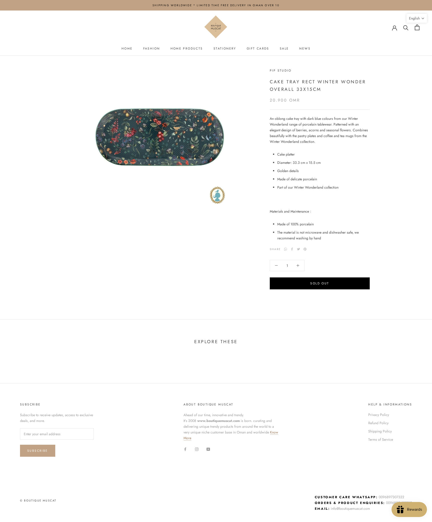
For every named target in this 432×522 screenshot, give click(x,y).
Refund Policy (378, 422)
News (304, 48)
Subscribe (37, 450)
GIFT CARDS (258, 48)
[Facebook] (292, 249)
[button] (416, 18)
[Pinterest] (305, 249)
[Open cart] (417, 27)
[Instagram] (196, 449)
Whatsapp (285, 249)
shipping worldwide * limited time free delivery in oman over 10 (216, 5)
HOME (127, 48)
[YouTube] (208, 449)
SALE (284, 48)
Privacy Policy (378, 414)
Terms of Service (380, 439)
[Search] (405, 27)
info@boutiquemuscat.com (350, 508)
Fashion (151, 48)
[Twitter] (298, 249)
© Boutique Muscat (38, 500)
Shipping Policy (380, 431)
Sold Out (319, 283)
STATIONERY (225, 48)
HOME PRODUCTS (186, 48)
